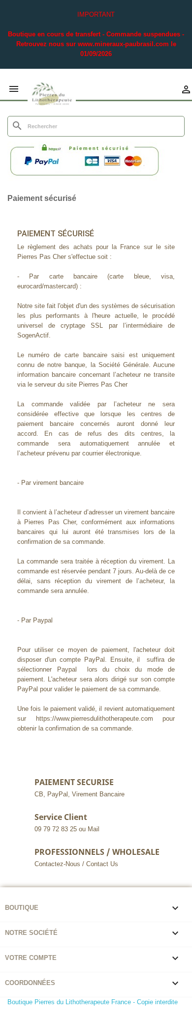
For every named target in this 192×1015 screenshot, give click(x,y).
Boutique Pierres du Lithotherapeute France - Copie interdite (92, 1002)
